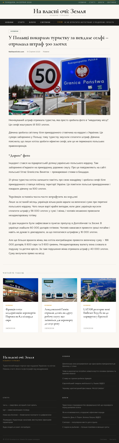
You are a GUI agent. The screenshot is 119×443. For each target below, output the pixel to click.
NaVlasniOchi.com (16, 52)
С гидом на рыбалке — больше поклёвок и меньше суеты (85, 427)
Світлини (111, 2)
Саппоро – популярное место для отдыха (79, 422)
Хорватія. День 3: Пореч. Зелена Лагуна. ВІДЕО (81, 417)
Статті (92, 2)
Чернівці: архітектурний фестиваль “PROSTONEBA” (83, 388)
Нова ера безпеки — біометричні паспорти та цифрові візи (27, 415)
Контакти (113, 439)
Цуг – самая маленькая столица (16, 410)
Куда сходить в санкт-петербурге (16, 427)
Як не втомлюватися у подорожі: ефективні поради (83, 412)
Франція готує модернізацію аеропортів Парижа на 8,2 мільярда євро (21, 315)
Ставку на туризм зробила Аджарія (76, 378)
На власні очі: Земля (59, 11)
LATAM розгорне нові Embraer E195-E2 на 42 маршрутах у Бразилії (96, 313)
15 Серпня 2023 (33, 52)
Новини (82, 2)
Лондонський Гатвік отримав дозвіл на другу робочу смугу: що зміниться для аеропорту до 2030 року (59, 316)
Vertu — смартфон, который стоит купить (20, 405)
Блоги (101, 2)
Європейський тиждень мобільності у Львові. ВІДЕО (83, 383)
